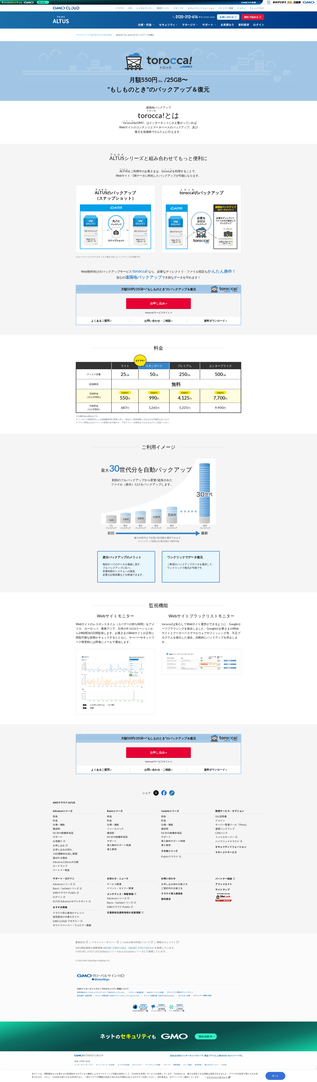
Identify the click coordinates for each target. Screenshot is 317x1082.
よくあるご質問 (100, 320)
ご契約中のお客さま (172, 888)
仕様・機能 (59, 824)
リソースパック (115, 828)
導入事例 (112, 849)
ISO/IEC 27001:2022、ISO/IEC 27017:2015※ (128, 947)
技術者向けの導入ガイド (66, 916)
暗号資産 (198, 1065)
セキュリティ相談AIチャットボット (180, 992)
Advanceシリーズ (64, 884)
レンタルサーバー (144, 8)
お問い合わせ (228, 17)
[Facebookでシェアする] (164, 793)
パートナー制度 (226, 8)
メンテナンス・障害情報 (121, 894)
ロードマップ (60, 866)
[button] (158, 1008)
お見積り (59, 841)
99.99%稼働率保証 (63, 833)
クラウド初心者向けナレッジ (68, 912)
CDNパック (221, 833)
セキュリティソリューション (201, 8)
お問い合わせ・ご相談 (157, 320)
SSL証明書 (221, 816)
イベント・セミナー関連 (120, 888)
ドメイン (220, 820)
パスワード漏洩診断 (136, 992)
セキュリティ (137, 1065)
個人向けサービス (211, 1065)
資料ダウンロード (214, 320)
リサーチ (166, 1065)
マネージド (178, 8)
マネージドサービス (226, 852)
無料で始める (253, 17)
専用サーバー (163, 8)
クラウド (120, 8)
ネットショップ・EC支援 (105, 1065)
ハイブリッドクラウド (228, 841)
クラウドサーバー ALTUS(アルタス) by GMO (94, 35)
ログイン (59, 897)
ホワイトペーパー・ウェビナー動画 (72, 925)
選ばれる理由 (60, 857)
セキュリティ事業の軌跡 (202, 995)
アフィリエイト (223, 884)
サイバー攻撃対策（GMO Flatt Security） (159, 995)
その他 (223, 1065)
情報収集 (176, 1065)
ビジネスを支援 (123, 1065)
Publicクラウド (171, 856)
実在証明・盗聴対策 (84, 995)
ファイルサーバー (226, 837)
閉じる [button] (275, 1076)
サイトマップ (222, 889)
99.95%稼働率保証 (117, 836)
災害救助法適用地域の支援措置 (125, 912)
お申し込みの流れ (62, 849)
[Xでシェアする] (156, 793)
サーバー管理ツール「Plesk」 (231, 824)
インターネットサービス (83, 1065)
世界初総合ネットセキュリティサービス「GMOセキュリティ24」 (101, 992)
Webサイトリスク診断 (155, 992)
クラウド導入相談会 (172, 893)
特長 (55, 816)
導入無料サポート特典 (119, 845)
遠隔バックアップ (224, 828)
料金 (55, 820)
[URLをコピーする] (172, 793)
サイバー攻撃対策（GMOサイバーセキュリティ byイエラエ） (118, 995)
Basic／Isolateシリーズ (67, 888)
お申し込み (157, 303)
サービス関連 (114, 884)
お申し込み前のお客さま (174, 884)
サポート (57, 836)
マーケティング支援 (152, 1065)
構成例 (56, 828)
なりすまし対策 (184, 995)
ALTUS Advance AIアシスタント (72, 901)
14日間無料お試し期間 (65, 853)
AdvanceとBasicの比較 (66, 862)
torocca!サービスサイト (157, 312)
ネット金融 (187, 1065)
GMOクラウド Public (66, 892)
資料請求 (166, 899)
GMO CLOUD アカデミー (68, 921)
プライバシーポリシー (217, 1077)
